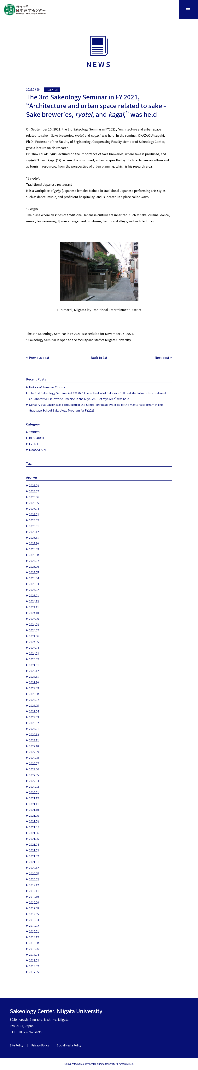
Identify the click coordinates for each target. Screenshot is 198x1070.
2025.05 (34, 572)
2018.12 (34, 937)
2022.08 (34, 758)
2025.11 (34, 537)
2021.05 (34, 839)
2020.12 (34, 868)
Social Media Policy (69, 1045)
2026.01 (34, 526)
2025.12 (34, 532)
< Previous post (37, 357)
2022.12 (34, 734)
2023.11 (34, 676)
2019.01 (34, 931)
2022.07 (34, 763)
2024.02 (34, 659)
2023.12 (34, 671)
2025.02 (34, 590)
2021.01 (34, 862)
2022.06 (34, 769)
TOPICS (34, 432)
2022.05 (34, 775)
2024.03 (34, 653)
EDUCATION (37, 449)
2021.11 (34, 804)
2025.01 (34, 595)
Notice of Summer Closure (47, 387)
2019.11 (34, 891)
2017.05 (34, 972)
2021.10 (34, 810)
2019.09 (34, 902)
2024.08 (34, 624)
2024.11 (34, 607)
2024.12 (34, 601)
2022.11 (34, 740)
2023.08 (34, 694)
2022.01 (34, 792)
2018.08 (34, 943)
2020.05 (34, 873)
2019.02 (34, 925)
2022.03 (34, 786)
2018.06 (34, 949)
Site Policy (16, 1045)
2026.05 (34, 503)
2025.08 (34, 555)
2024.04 (34, 648)
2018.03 (34, 960)
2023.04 (34, 711)
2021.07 (34, 827)
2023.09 (34, 688)
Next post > (163, 357)
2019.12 (34, 885)
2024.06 (34, 636)
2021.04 (34, 844)
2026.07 (34, 491)
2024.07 (34, 630)
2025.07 (34, 561)
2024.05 (34, 642)
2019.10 (34, 897)
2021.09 (34, 815)
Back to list (99, 357)
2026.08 (34, 485)
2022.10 (34, 746)
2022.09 (34, 752)
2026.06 (34, 497)
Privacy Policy (40, 1045)
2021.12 (34, 798)
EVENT (33, 444)
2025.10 (34, 543)
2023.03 (34, 717)
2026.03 (34, 514)
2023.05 (34, 705)
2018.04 (34, 954)
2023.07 (34, 700)
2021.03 (34, 850)
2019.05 (34, 914)
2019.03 (34, 920)
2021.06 (34, 833)
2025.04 (34, 578)
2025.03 (34, 584)
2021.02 (34, 856)
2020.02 (34, 879)
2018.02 (34, 966)
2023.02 (34, 723)
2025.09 (34, 549)
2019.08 (34, 908)
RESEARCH (52, 89)
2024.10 (34, 613)
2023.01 (34, 729)
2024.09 (34, 619)
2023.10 (34, 682)
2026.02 (34, 520)
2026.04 (34, 509)
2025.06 (34, 566)
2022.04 (34, 781)
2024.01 (34, 665)
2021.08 (34, 821)
